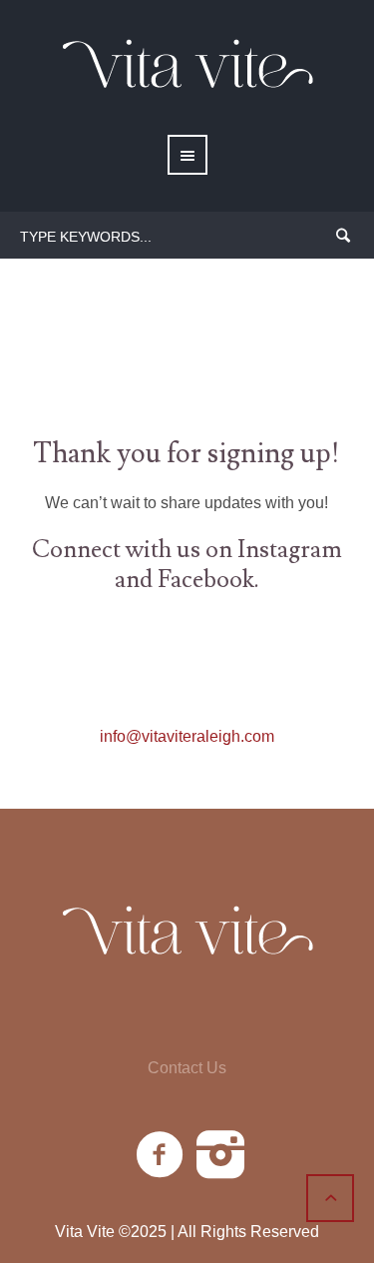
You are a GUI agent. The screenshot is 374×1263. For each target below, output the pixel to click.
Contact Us (187, 1068)
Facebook (206, 579)
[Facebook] (161, 1155)
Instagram (289, 549)
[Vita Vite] (187, 934)
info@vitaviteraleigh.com (187, 736)
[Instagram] (221, 1155)
